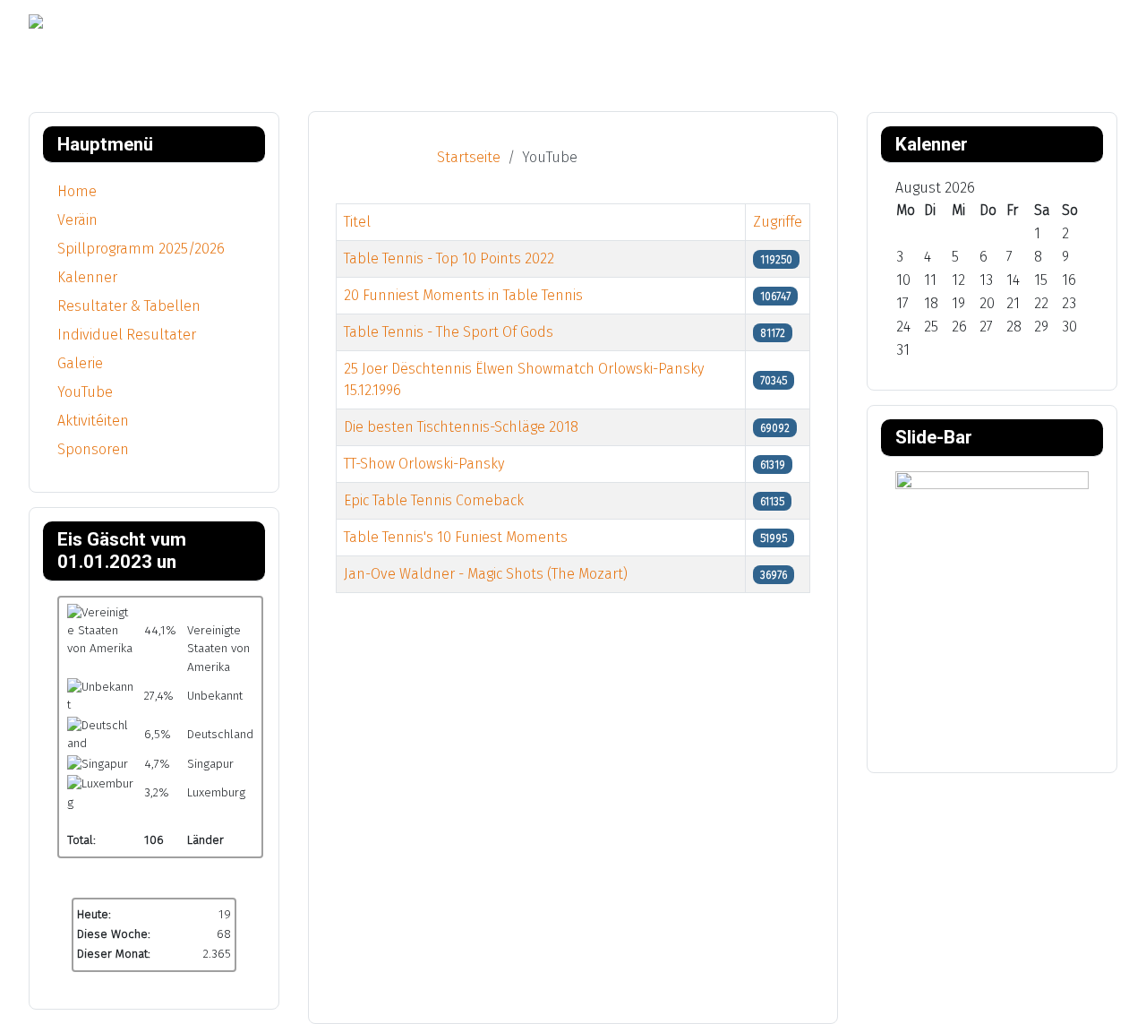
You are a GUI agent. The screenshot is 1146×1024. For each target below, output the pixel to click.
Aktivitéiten (93, 420)
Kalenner (87, 277)
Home (77, 191)
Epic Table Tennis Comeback (434, 500)
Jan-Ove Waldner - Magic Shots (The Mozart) (486, 573)
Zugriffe (777, 221)
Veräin (77, 219)
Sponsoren (93, 449)
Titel (357, 221)
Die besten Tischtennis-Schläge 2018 (461, 426)
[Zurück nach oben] (1124, 1002)
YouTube (85, 391)
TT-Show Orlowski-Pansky (424, 463)
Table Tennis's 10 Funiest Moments (456, 537)
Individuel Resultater (126, 334)
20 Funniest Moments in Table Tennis (463, 295)
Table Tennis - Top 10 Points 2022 (449, 258)
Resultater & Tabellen (129, 305)
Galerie (80, 363)
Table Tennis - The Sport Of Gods (448, 331)
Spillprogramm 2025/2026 (141, 248)
